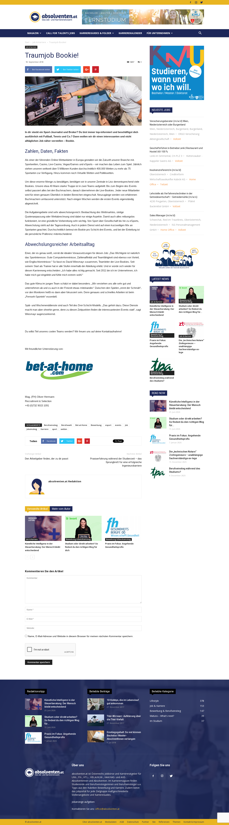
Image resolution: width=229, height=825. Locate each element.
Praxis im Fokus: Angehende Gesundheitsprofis (159, 343)
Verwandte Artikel (37, 508)
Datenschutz (133, 821)
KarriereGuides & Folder (95, 33)
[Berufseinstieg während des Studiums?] (162, 366)
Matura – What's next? (162, 715)
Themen (176, 821)
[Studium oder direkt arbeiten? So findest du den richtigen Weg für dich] (83, 528)
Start (27, 42)
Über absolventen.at (92, 821)
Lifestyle (154, 700)
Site (154, 821)
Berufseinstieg (51, 425)
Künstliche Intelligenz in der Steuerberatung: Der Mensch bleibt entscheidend (42, 547)
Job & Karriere (39, 42)
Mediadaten (111, 821)
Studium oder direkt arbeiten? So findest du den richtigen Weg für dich (81, 547)
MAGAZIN (33, 33)
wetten (64, 429)
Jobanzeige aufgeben (83, 801)
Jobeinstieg (31, 429)
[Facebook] (190, 2)
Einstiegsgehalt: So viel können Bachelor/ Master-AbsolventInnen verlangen (124, 735)
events (118, 425)
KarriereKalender (130, 33)
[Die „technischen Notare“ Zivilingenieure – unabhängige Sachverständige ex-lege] (191, 329)
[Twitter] (201, 2)
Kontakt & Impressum (194, 821)
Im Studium (156, 720)
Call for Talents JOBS (60, 33)
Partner (145, 821)
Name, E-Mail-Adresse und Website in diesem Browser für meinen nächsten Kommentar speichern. (80, 636)
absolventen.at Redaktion (64, 481)
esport (108, 425)
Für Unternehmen (158, 33)
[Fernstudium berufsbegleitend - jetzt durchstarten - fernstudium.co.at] (177, 73)
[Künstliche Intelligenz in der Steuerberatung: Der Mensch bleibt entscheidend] (43, 528)
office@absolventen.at (107, 808)
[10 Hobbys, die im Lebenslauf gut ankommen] (95, 704)
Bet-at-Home (81, 425)
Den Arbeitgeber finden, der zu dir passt (46, 458)
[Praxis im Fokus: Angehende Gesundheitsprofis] (123, 528)
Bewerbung (96, 425)
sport (54, 429)
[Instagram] (195, 2)
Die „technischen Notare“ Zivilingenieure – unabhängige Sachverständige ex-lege (191, 346)
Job (126, 425)
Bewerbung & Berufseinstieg (78, 539)
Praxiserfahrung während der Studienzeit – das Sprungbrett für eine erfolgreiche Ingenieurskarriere (116, 462)
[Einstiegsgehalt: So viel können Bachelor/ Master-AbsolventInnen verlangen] (95, 736)
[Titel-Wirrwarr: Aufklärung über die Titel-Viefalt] (95, 720)
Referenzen (164, 821)
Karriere (44, 429)
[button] (200, 33)
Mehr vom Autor (61, 508)
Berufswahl (66, 425)
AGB (122, 821)
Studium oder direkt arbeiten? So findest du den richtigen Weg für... (190, 309)
